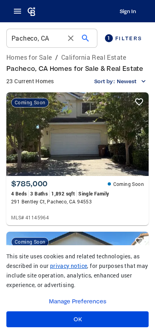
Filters (124, 38)
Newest (126, 81)
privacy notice (68, 266)
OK (78, 319)
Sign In (128, 11)
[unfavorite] (139, 101)
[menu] (20, 11)
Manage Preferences (78, 301)
